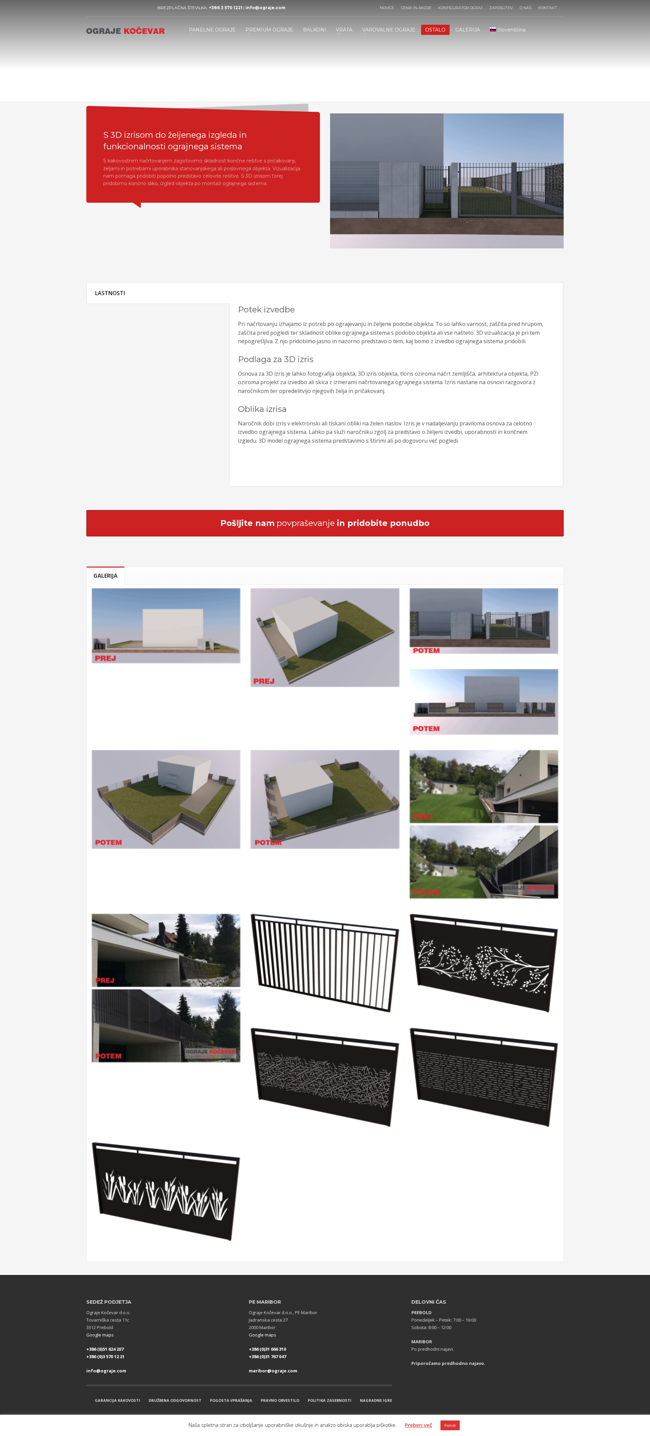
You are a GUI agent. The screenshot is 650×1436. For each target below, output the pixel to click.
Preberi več (418, 1424)
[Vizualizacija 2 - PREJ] (325, 637)
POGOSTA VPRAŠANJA (231, 1400)
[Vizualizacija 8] (166, 988)
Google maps (100, 1335)
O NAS (526, 7)
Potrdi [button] (450, 1425)
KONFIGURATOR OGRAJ (460, 7)
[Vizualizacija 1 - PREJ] (166, 626)
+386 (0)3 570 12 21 (105, 1356)
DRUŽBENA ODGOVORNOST (175, 1400)
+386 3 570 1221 (225, 7)
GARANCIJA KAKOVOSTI (117, 1400)
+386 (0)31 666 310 (267, 1349)
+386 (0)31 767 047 (267, 1356)
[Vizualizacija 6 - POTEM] (325, 799)
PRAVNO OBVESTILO (280, 1400)
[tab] (106, 575)
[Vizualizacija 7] (484, 824)
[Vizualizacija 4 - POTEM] (484, 702)
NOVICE (387, 7)
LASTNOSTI (110, 293)
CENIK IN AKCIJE (416, 7)
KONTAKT (547, 7)
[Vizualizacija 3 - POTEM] (484, 621)
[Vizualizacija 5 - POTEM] (166, 799)
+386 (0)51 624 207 (105, 1349)
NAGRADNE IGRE (376, 1400)
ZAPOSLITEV (501, 7)
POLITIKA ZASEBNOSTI (329, 1400)
